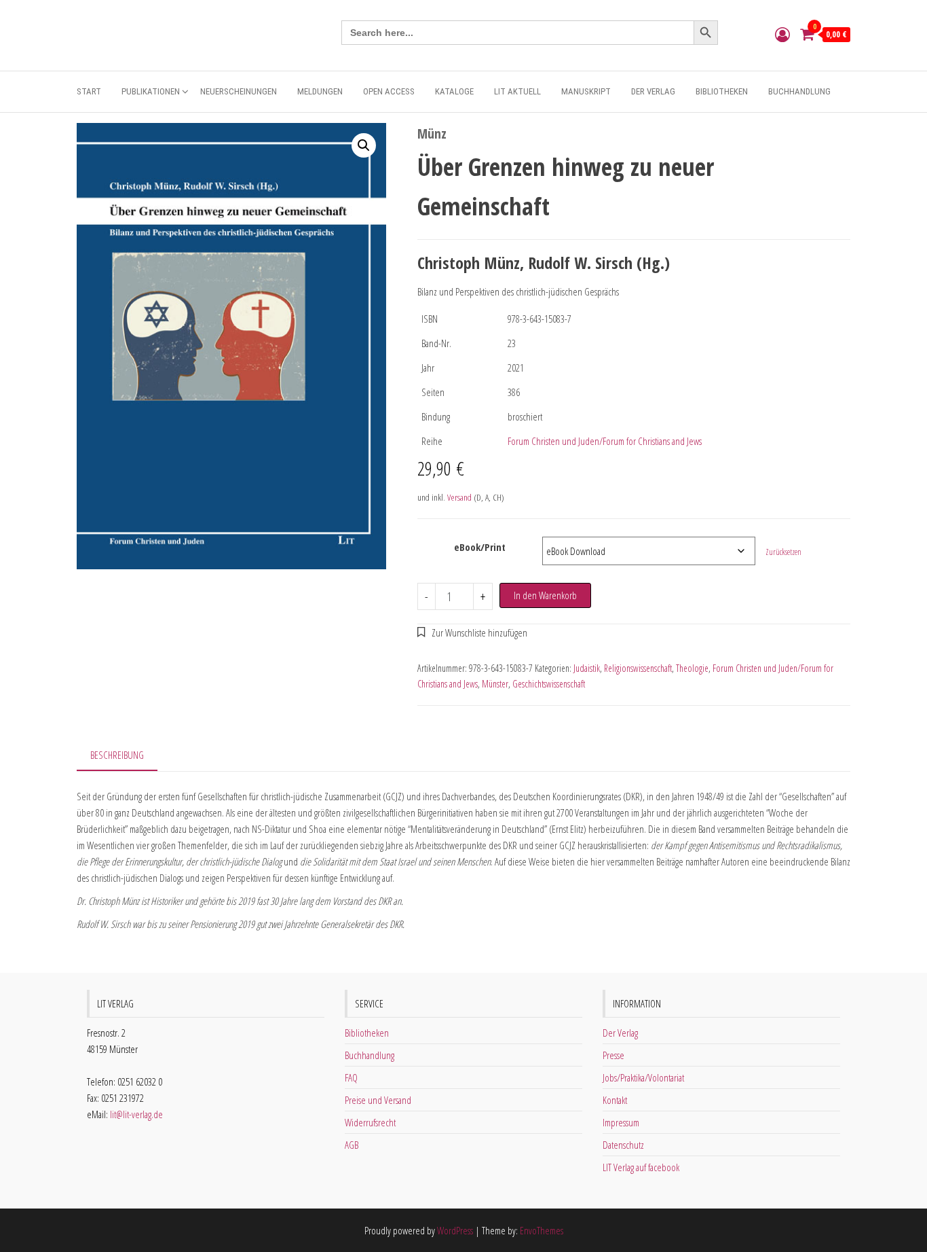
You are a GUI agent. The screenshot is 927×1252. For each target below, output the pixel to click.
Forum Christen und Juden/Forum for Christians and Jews (605, 441)
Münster (495, 683)
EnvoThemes (541, 1230)
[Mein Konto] (782, 34)
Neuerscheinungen (238, 91)
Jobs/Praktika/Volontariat (643, 1077)
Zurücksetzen (783, 552)
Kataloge (454, 91)
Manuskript (586, 91)
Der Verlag (653, 91)
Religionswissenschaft (638, 668)
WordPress (455, 1230)
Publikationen (150, 91)
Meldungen (320, 91)
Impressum (621, 1122)
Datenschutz (623, 1144)
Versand (459, 497)
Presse (613, 1055)
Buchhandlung (799, 91)
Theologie (692, 668)
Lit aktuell (517, 91)
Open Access (389, 91)
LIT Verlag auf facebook (641, 1167)
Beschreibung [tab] (117, 755)
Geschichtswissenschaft (548, 683)
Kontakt (615, 1100)
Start (89, 91)
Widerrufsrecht (370, 1122)
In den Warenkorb (545, 595)
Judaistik (586, 668)
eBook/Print (480, 547)
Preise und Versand (378, 1100)
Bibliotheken (722, 91)
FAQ (351, 1077)
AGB (351, 1144)
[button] (364, 145)
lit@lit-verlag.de (136, 1114)
